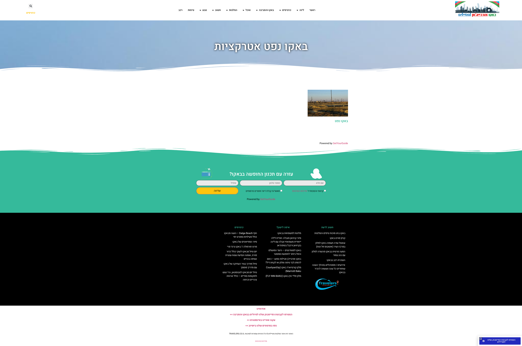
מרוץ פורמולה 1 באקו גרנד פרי (242, 247)
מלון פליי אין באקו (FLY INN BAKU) (283, 276)
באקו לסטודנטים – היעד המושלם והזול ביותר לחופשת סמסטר (284, 252)
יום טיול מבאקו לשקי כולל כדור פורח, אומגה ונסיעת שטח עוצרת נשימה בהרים (241, 255)
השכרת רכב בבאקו (336, 260)
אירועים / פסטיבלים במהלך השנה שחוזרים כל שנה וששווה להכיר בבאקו (328, 268)
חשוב (218, 10)
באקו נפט (341, 121)
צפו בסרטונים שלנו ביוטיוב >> (261, 326)
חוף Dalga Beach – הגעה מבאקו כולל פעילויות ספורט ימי (240, 235)
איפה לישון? (283, 227)
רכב (180, 10)
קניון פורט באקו (337, 238)
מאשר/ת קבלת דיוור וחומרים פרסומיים (263, 191)
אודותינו (261, 309)
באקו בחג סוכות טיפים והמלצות (329, 233)
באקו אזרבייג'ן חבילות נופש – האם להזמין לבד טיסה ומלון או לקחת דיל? (283, 260)
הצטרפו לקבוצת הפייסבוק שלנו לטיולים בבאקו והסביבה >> (261, 314)
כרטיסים (286, 10)
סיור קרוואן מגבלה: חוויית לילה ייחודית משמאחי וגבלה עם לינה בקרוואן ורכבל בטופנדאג (286, 241)
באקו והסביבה (266, 10)
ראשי (312, 10)
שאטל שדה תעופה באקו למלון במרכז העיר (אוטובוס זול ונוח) (330, 245)
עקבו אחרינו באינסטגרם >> (261, 320)
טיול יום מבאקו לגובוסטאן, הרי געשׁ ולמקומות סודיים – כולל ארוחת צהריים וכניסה (240, 276)
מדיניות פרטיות (261, 341)
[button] (30, 6)
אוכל (248, 10)
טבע (204, 10)
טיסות (191, 10)
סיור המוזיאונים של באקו (244, 242)
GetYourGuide (340, 143)
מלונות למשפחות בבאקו (289, 233)
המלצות (233, 10)
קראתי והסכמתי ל (307, 191)
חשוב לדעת (327, 227)
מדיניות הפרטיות (299, 191)
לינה (301, 10)
